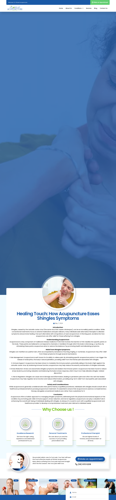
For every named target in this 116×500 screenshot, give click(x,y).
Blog (95, 8)
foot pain (111, 480)
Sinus (73, 480)
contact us (103, 8)
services (88, 8)
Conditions (78, 8)
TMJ (16, 480)
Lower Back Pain (90, 480)
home (61, 8)
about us (69, 8)
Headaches (33, 480)
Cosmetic (53, 480)
